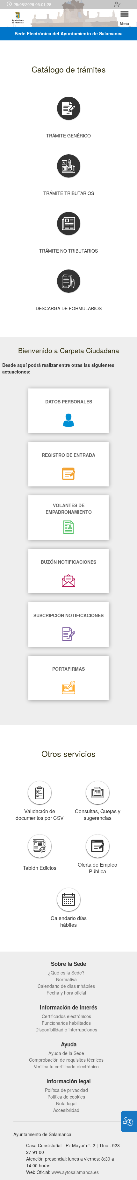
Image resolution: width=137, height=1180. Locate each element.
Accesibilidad (66, 1110)
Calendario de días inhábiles (66, 986)
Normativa (66, 979)
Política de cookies (66, 1096)
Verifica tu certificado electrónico (66, 1066)
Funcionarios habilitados (66, 1023)
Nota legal (66, 1103)
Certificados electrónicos (66, 1016)
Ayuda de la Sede (66, 1053)
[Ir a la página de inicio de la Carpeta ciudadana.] (17, 17)
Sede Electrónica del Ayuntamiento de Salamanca (69, 33)
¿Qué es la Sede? (66, 972)
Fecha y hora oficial (66, 992)
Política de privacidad (66, 1090)
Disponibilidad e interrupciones (66, 1029)
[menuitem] (66, 972)
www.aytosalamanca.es (75, 1172)
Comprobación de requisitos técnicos (66, 1060)
